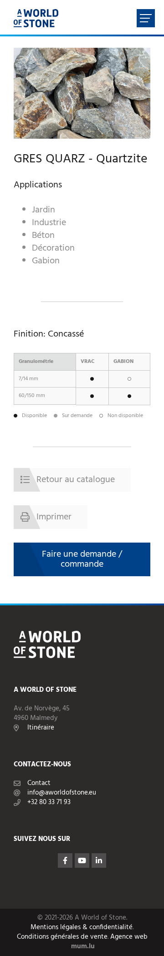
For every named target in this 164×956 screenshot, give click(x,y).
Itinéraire (40, 728)
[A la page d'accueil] (36, 18)
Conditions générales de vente (62, 937)
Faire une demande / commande (82, 559)
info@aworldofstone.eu (61, 793)
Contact (39, 783)
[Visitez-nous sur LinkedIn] (99, 860)
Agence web (129, 937)
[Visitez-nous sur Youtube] (82, 860)
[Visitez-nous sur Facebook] (65, 860)
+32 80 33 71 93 (49, 802)
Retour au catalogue (75, 480)
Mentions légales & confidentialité (82, 927)
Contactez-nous (42, 765)
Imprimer (54, 517)
